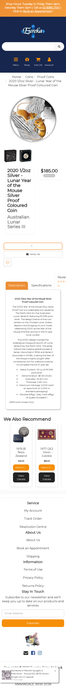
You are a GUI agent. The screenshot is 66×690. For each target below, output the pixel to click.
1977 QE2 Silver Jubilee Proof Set (46, 454)
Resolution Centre (33, 527)
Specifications (41, 285)
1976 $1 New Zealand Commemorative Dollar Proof (25, 457)
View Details (21, 477)
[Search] (59, 46)
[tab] (17, 286)
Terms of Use (33, 569)
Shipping (33, 556)
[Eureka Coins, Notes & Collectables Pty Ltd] (33, 29)
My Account (33, 510)
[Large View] (10, 156)
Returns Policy (33, 586)
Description (16, 285)
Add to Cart (21, 467)
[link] (33, 653)
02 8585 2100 (51, 7)
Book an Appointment (37, 11)
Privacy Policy (33, 577)
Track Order (33, 518)
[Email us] (25, 653)
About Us (33, 540)
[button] (7, 262)
